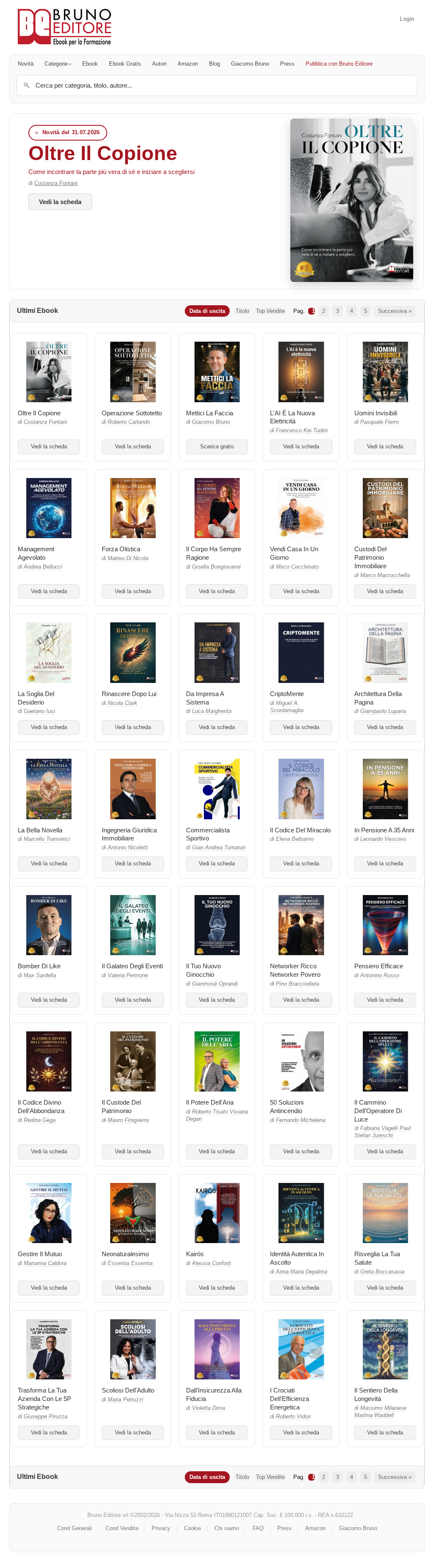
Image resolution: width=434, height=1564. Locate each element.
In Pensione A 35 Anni (384, 830)
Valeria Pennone (128, 975)
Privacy (161, 1528)
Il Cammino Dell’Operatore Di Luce (378, 1111)
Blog (214, 64)
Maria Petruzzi (125, 1400)
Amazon (188, 64)
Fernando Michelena (301, 1120)
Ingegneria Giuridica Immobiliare (129, 834)
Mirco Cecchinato (297, 567)
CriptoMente (287, 693)
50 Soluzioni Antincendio (286, 1106)
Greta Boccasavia (382, 1272)
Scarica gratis (217, 447)
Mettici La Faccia (209, 413)
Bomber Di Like (39, 966)
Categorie (56, 64)
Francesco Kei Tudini (302, 431)
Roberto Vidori (293, 1417)
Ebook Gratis (125, 64)
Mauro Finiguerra (128, 1120)
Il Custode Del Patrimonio (121, 1106)
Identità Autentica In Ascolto (297, 1258)
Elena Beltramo (295, 839)
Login (407, 18)
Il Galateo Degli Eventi (132, 966)
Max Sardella (40, 975)
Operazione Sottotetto (132, 413)
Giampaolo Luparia (383, 711)
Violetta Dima (208, 1408)
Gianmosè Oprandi (215, 984)
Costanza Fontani (56, 183)
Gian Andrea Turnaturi (218, 848)
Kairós (195, 1253)
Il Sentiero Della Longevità (376, 1394)
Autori (159, 64)
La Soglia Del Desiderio (36, 698)
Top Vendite (270, 311)
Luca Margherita (211, 711)
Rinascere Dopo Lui (129, 693)
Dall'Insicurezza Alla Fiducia (214, 1394)
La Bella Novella (40, 830)
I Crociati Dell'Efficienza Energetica (289, 1399)
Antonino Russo (379, 975)
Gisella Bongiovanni (216, 567)
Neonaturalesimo (125, 1253)
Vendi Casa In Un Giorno (294, 553)
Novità (25, 64)
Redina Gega (40, 1120)
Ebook (90, 64)
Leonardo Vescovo (383, 839)
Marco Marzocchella (385, 575)
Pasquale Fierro (379, 422)
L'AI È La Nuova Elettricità (292, 417)
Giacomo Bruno (250, 64)
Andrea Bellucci (43, 567)
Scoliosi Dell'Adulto (128, 1390)
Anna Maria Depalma (301, 1272)
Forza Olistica (121, 549)
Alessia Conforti (211, 1263)
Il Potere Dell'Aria (210, 1102)
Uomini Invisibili (375, 413)
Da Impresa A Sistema (205, 698)
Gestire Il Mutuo (40, 1253)
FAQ (258, 1528)
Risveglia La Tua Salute (377, 1258)
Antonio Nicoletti (128, 848)
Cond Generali (74, 1528)
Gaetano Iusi (39, 711)
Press (287, 64)
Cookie (192, 1528)
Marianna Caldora (45, 1263)
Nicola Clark (122, 703)
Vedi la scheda (60, 201)
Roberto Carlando (129, 422)
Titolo (242, 311)
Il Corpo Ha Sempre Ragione (213, 553)
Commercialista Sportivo (208, 834)
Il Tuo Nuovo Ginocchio (203, 970)
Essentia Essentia (130, 1263)
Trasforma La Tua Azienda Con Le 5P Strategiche (44, 1399)
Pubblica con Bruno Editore (339, 64)
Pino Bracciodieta (297, 984)
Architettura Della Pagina (378, 698)
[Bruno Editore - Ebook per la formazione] (64, 27)
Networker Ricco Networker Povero (295, 970)
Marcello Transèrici (47, 839)
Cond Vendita (122, 1528)
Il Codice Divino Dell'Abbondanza (41, 1106)
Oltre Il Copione (102, 153)
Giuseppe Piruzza (45, 1417)
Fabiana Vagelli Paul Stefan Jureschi (382, 1131)
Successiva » (395, 311)
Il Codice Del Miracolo (300, 830)
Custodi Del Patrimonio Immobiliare (370, 557)
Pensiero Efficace (378, 966)
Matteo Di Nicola (128, 558)
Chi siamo (226, 1528)
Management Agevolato (36, 553)
